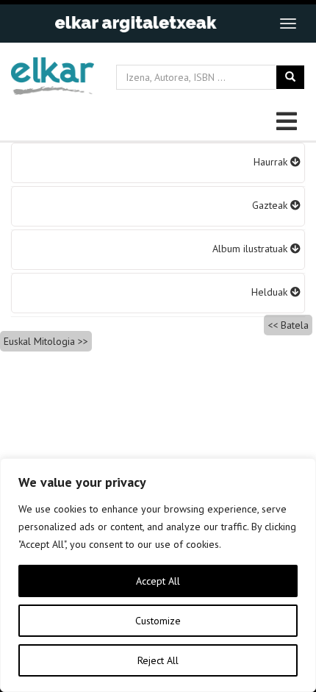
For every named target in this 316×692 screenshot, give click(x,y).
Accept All (158, 581)
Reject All (158, 660)
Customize (158, 620)
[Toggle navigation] (288, 23)
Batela (295, 325)
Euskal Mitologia (39, 341)
